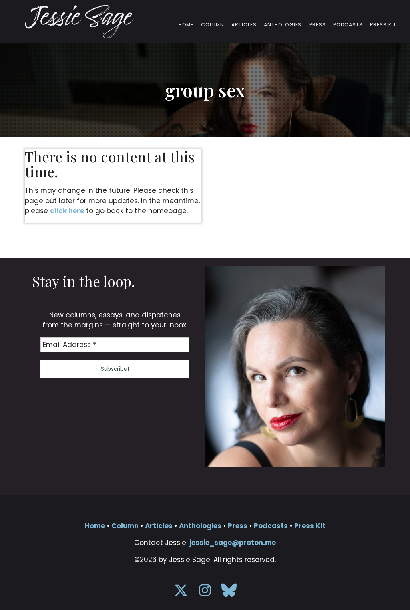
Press (317, 24)
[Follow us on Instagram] (205, 593)
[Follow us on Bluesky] (229, 593)
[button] (114, 369)
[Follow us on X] (181, 593)
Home (186, 24)
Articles (244, 24)
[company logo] (79, 21)
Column (212, 24)
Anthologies (283, 24)
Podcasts (348, 24)
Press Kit (383, 24)
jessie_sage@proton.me (232, 542)
